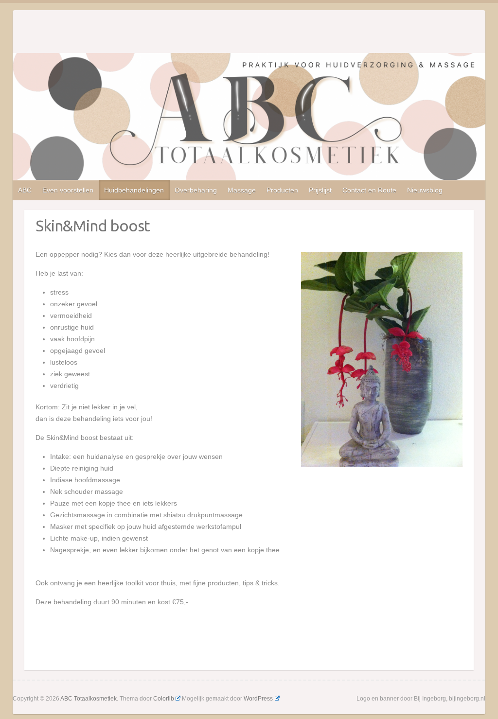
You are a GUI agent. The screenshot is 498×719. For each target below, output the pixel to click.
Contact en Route (369, 190)
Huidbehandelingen (134, 190)
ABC (25, 190)
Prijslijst (320, 190)
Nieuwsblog (425, 190)
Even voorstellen (67, 190)
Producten (282, 190)
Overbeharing (196, 190)
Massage (242, 190)
